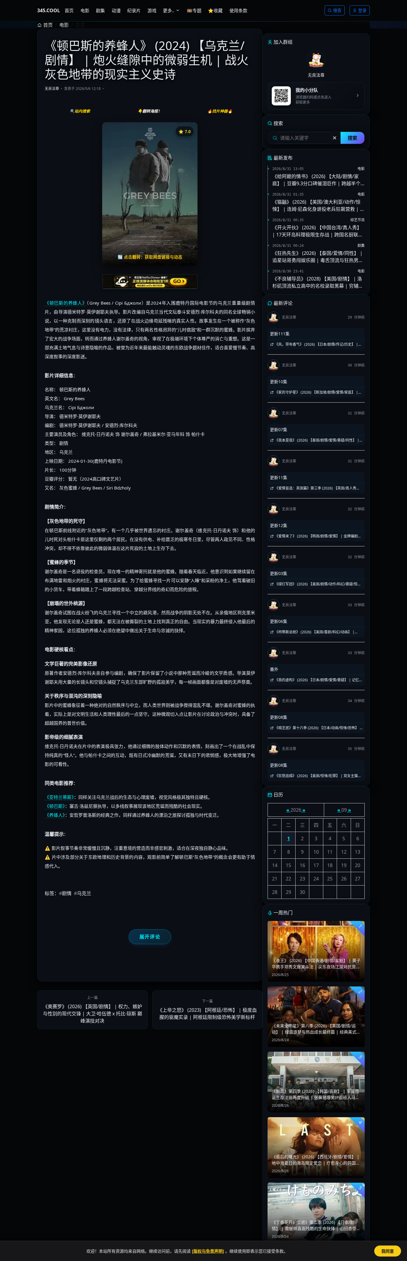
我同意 (387, 1251)
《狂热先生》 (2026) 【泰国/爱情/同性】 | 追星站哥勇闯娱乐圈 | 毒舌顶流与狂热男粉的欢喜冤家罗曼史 (317, 257)
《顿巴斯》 (55, 806)
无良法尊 (52, 88)
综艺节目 (357, 219)
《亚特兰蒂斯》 (59, 797)
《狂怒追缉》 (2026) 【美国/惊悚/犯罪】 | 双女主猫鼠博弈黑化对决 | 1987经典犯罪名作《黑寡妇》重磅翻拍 (315, 776)
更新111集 (280, 333)
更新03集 (278, 573)
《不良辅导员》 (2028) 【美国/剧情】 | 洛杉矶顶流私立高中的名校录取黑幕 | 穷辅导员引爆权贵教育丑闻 (317, 282)
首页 (48, 25)
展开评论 (149, 936)
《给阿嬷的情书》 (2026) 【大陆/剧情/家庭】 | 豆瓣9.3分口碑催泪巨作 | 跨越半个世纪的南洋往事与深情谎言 (316, 180)
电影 (64, 25)
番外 (274, 669)
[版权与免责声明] (208, 1251)
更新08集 (278, 717)
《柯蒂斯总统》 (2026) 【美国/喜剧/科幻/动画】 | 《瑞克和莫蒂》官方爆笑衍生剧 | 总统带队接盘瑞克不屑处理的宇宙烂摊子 (315, 632)
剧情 (65, 893)
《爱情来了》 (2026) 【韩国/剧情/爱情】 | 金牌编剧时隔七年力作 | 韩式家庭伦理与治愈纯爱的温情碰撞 (315, 536)
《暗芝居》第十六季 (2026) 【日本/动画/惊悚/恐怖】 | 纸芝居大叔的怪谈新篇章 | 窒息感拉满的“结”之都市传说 (316, 728)
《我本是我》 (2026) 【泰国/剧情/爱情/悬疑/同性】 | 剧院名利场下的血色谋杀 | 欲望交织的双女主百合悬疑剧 (315, 440)
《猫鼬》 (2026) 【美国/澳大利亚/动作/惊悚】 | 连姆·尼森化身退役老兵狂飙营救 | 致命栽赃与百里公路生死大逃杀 (318, 206)
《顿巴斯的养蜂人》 (66, 303)
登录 (362, 10)
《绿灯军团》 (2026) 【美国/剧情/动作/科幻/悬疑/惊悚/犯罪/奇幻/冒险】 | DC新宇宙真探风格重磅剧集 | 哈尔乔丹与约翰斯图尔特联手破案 (316, 584)
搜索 (337, 10)
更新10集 (278, 381)
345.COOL (48, 10)
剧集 (361, 245)
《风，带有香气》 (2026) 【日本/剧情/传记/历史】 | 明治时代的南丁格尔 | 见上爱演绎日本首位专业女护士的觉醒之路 (315, 344)
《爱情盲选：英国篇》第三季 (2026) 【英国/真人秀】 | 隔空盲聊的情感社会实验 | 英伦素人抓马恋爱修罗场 (315, 488)
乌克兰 (82, 893)
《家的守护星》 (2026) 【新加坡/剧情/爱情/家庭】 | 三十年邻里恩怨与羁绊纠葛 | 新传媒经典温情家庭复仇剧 (315, 392)
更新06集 (278, 621)
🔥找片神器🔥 (219, 111)
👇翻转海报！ (150, 111)
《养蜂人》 (55, 815)
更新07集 (278, 429)
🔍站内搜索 (80, 111)
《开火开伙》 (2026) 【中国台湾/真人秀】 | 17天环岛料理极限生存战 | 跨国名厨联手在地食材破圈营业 (317, 231)
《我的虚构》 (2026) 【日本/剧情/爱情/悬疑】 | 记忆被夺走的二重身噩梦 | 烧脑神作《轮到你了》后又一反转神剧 (315, 680)
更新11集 (278, 477)
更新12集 (278, 525)
